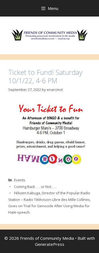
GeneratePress (49, 244)
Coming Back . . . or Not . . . (35, 186)
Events (19, 179)
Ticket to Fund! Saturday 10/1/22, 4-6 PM (45, 76)
